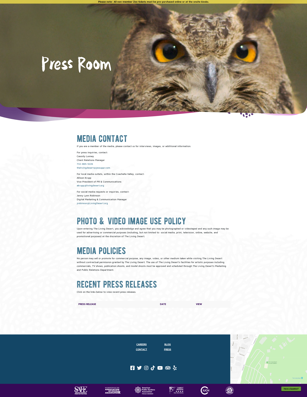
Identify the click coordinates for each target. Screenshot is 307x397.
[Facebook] (132, 368)
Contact (141, 349)
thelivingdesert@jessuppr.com (93, 167)
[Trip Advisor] (168, 368)
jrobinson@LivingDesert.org (92, 203)
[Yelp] (175, 368)
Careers (141, 344)
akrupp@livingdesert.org (90, 185)
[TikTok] (153, 368)
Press (167, 349)
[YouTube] (160, 368)
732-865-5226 (85, 163)
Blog (167, 344)
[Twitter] (139, 368)
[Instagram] (146, 368)
